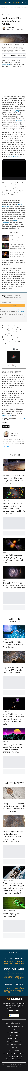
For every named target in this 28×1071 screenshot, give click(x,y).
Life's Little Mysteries (8, 961)
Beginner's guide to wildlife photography (19, 987)
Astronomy (10, 14)
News (21, 29)
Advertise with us (14, 1041)
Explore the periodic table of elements (8, 977)
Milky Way (16, 111)
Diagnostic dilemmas (8, 963)
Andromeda (6, 64)
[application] (14, 167)
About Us (14, 1029)
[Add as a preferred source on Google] (14, 1015)
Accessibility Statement (14, 1023)
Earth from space (20, 961)
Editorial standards (14, 1051)
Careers (14, 1047)
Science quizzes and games (8, 987)
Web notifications (14, 1044)
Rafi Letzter (11, 28)
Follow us (14, 55)
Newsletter (22, 55)
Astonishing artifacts (19, 963)
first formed (19, 121)
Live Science (21, 419)
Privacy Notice (20, 311)
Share (6, 55)
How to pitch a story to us (14, 1054)
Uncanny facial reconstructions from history (19, 977)
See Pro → (16, 2)
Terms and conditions (14, 1032)
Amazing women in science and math (19, 972)
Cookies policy (14, 1038)
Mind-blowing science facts (19, 991)
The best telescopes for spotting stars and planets (8, 991)
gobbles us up (6, 415)
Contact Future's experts (14, 1026)
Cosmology (18, 14)
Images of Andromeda (15, 156)
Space (3, 14)
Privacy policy (14, 1035)
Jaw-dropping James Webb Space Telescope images (8, 973)
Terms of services (19, 309)
